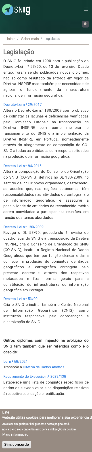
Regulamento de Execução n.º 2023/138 (34, 376)
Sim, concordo (16, 444)
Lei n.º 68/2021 (15, 361)
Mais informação (15, 434)
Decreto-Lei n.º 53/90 (20, 299)
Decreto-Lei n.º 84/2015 (22, 166)
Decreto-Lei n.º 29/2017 (22, 104)
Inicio (11, 39)
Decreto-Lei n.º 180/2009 (23, 227)
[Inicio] (16, 9)
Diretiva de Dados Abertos (43, 367)
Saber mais (30, 39)
